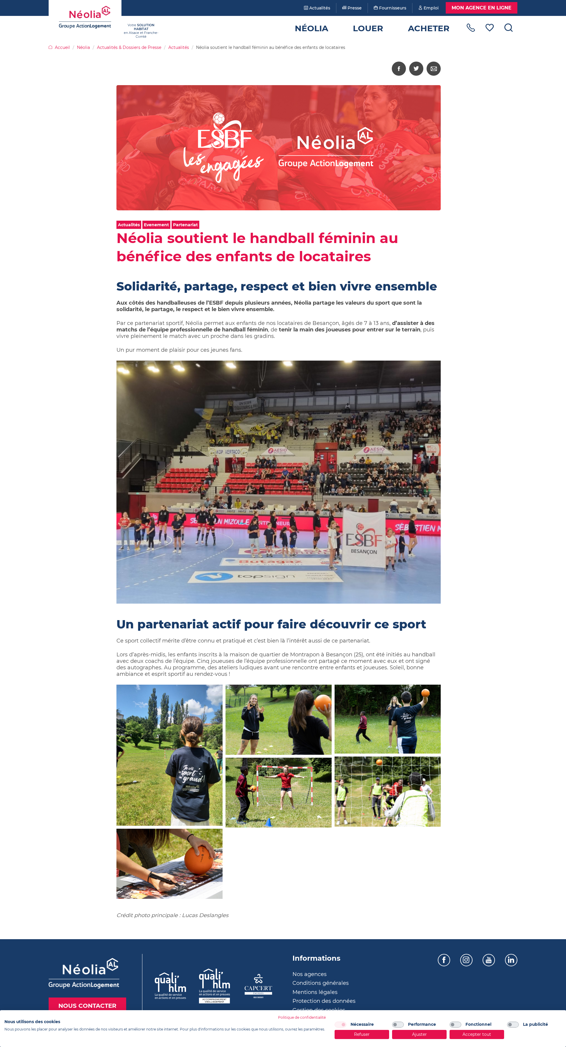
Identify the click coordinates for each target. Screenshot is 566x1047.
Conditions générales (320, 983)
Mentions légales (315, 992)
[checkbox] (340, 1025)
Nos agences (309, 974)
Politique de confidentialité (302, 1017)
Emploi (430, 8)
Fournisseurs (392, 8)
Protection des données (324, 1001)
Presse (354, 8)
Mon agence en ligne (481, 8)
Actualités (319, 8)
